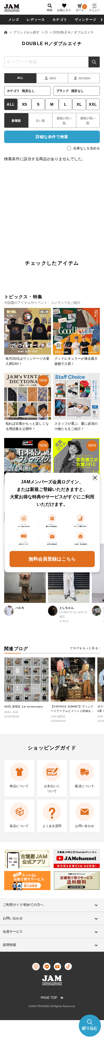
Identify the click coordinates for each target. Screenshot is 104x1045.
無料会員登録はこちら (52, 558)
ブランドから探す (26, 32)
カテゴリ (59, 20)
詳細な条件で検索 (52, 136)
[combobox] (52, 62)
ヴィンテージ (86, 20)
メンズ (13, 20)
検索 (94, 62)
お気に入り (64, 10)
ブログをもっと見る (84, 648)
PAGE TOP (49, 998)
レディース (36, 20)
